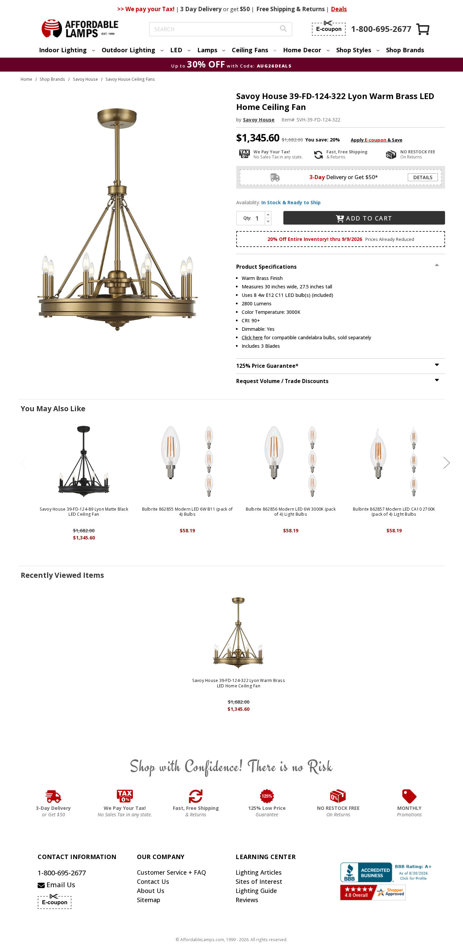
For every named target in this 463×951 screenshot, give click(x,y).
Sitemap (148, 900)
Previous (24, 462)
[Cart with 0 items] (423, 29)
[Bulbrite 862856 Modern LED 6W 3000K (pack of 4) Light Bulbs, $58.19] (290, 461)
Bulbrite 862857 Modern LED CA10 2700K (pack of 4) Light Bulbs (394, 512)
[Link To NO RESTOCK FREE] (338, 796)
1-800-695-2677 (62, 872)
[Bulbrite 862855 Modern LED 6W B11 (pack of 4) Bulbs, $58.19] (187, 461)
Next (447, 462)
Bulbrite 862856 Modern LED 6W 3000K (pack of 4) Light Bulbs (291, 512)
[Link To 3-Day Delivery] (53, 796)
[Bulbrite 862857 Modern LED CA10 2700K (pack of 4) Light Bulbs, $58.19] (394, 461)
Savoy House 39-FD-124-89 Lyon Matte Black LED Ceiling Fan (84, 512)
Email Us (60, 884)
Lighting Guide (256, 891)
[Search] (283, 29)
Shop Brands (405, 50)
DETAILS (422, 177)
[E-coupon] (329, 28)
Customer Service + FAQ (171, 872)
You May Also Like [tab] (53, 408)
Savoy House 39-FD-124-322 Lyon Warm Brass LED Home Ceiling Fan (238, 683)
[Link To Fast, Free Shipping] (196, 796)
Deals (339, 9)
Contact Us (153, 881)
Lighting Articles (259, 872)
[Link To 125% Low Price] (267, 796)
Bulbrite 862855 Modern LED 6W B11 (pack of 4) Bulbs (187, 512)
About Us (150, 891)
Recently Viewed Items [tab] (62, 575)
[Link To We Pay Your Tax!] (125, 796)
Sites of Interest (259, 881)
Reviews (247, 900)
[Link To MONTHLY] (409, 796)
